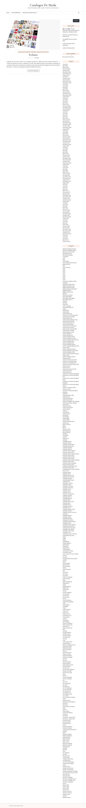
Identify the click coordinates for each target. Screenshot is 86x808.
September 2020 (67, 127)
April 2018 (65, 170)
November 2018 (67, 159)
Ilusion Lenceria (67, 609)
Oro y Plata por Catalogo (69, 697)
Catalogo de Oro (67, 473)
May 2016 (65, 206)
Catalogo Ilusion (67, 492)
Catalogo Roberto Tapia (69, 509)
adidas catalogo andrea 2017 (70, 289)
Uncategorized (66, 760)
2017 (64, 265)
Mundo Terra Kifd (67, 671)
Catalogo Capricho (67, 449)
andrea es (65, 393)
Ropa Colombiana (67, 734)
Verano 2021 (66, 789)
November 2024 (67, 73)
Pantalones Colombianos (69, 701)
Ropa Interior (66, 740)
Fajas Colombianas (67, 581)
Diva (64, 571)
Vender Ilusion (66, 766)
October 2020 (66, 126)
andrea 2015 (66, 310)
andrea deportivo (67, 372)
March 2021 (65, 118)
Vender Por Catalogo (68, 769)
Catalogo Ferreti (67, 489)
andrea (64, 309)
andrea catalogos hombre (69, 349)
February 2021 (66, 119)
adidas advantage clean (69, 284)
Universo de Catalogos (68, 762)
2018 (64, 269)
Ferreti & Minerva (67, 600)
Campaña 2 (65, 435)
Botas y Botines (66, 432)
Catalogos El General (68, 520)
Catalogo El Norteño (68, 487)
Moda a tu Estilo (67, 654)
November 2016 (67, 196)
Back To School (66, 424)
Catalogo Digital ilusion (68, 480)
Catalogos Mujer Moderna (69, 524)
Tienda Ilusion (66, 757)
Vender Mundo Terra (68, 768)
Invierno (65, 618)
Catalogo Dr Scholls (68, 483)
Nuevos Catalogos (67, 677)
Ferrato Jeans (66, 594)
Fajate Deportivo (67, 586)
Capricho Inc (66, 438)
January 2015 (66, 227)
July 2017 (65, 184)
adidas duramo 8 (67, 290)
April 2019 (65, 152)
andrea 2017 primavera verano (70, 315)
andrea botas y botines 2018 (70, 329)
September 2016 (67, 200)
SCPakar (65, 749)
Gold (64, 603)
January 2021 (66, 121)
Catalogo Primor (67, 507)
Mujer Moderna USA (68, 665)
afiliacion (65, 301)
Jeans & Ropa (66, 621)
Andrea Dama (66, 367)
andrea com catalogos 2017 (69, 362)
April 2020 (65, 133)
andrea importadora (68, 407)
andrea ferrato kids (67, 400)
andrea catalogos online (69, 352)
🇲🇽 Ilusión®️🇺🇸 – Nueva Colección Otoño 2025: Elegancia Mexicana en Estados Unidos (71, 30)
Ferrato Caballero (67, 592)
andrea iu (65, 410)
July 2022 (65, 98)
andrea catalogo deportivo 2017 (71, 339)
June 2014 (65, 237)
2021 (64, 273)
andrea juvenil (66, 413)
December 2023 (67, 81)
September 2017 (67, 181)
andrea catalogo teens (68, 341)
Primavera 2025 (67, 723)
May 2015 (65, 223)
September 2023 (67, 82)
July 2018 (65, 166)
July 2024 (65, 76)
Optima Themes (20, 805)
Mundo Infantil (66, 666)
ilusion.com (65, 612)
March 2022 (66, 104)
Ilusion (64, 608)
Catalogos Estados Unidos (69, 521)
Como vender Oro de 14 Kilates (70, 554)
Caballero (65, 433)
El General (65, 575)
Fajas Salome (66, 583)
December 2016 (67, 195)
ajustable (65, 302)
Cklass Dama (66, 544)
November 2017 (67, 178)
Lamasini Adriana (67, 632)
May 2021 (65, 115)
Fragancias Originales (68, 601)
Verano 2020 (66, 788)
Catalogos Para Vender (68, 529)
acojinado (65, 282)
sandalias (65, 748)
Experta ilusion (66, 578)
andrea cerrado (66, 358)
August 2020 (66, 129)
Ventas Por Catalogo (68, 782)
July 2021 (65, 112)
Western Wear (66, 794)
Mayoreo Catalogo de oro (69, 644)
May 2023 (65, 87)
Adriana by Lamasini (68, 295)
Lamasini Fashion (67, 635)
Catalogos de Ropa (67, 518)
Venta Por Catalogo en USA (29, 12)
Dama (64, 561)
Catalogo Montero (67, 498)
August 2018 (66, 164)
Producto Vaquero (67, 726)
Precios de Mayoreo (68, 712)
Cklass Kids (65, 546)
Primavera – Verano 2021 (69, 718)
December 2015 (67, 213)
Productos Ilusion (67, 728)
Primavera (65, 715)
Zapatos (65, 795)
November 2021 (67, 109)
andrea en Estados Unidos (69, 387)
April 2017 (65, 189)
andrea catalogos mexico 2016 (70, 350)
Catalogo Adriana (67, 441)
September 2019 (67, 144)
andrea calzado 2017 (68, 335)
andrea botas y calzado (68, 330)
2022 (64, 275)
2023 (64, 276)
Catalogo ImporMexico (68, 493)
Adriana (65, 293)
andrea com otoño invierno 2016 (71, 364)
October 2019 (66, 143)
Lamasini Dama (66, 634)
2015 (64, 258)
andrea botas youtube (68, 332)
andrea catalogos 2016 (68, 343)
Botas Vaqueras (66, 430)
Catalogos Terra (67, 532)
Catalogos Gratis (67, 523)
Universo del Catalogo (68, 763)
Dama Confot (66, 564)
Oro (64, 680)
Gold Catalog (66, 604)
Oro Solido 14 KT (67, 691)
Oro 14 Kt (65, 681)
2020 (64, 272)
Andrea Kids (66, 416)
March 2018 (66, 172)
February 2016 (66, 210)
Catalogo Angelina (67, 447)
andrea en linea (67, 389)
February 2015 (66, 226)
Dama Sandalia (66, 566)
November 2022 (67, 93)
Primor (64, 725)
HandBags (65, 606)
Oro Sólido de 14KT (67, 694)
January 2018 (66, 175)
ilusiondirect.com (67, 615)
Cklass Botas (66, 541)
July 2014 (65, 235)
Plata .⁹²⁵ (65, 709)
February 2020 (66, 136)
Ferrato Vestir (66, 597)
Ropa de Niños (66, 738)
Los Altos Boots (66, 643)
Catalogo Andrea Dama (68, 444)
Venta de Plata (66, 775)
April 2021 (65, 116)
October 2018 (66, 161)
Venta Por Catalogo (68, 777)
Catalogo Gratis (66, 490)
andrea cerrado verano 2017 (70, 359)
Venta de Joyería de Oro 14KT (70, 772)
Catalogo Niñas (66, 500)
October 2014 (66, 232)
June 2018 (65, 167)
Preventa (65, 714)
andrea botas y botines (68, 327)
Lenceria (65, 638)
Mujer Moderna (67, 663)
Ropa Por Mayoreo (67, 745)
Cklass (64, 537)
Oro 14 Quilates (67, 683)
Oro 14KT (65, 685)
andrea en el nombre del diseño (71, 373)
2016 (64, 259)
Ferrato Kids (66, 595)
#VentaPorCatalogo (68, 255)
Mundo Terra (66, 668)
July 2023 (65, 84)
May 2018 (65, 169)
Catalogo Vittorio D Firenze (69, 512)
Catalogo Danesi (67, 472)
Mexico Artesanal (67, 649)
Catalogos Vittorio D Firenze (70, 534)
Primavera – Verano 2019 (69, 717)
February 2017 (66, 192)
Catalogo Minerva (67, 497)
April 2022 (65, 102)
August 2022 (66, 96)
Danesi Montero (67, 569)
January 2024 (66, 79)
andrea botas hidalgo (68, 324)
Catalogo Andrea (67, 443)
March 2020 (66, 135)
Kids (64, 629)
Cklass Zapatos (66, 549)
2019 (64, 270)
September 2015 (67, 216)
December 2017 (67, 176)
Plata (64, 708)
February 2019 (66, 155)
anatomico (65, 304)
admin (37, 57)
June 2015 (65, 221)
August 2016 (66, 201)
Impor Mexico (66, 617)
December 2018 (67, 158)
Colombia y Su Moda (68, 551)
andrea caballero (67, 333)
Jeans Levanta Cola (67, 624)
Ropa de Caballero (67, 735)
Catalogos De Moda (43, 5)
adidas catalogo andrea (68, 287)
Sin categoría (66, 752)
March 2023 (66, 90)
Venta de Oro (66, 774)
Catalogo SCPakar (67, 510)
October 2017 (66, 179)
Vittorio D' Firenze (67, 792)
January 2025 (66, 70)
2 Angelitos (65, 256)
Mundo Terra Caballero (68, 669)
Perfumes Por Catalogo (69, 706)
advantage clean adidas (69, 298)
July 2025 (65, 64)
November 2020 (67, 124)
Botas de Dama (66, 429)
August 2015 (66, 218)
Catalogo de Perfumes (68, 477)
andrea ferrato (66, 396)
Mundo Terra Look (67, 672)
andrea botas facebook (68, 321)
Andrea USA (66, 423)
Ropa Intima (66, 742)
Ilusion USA (65, 611)
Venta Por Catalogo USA (69, 780)
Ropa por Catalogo (67, 743)
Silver (64, 751)
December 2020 (67, 122)
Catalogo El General (68, 486)
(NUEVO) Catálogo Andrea (69, 249)
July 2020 (65, 130)
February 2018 (66, 173)
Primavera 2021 (66, 722)
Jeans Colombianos (67, 623)
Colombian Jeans (67, 552)
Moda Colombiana (67, 655)
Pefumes (65, 703)
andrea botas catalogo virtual (70, 319)
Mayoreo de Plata (67, 646)
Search (76, 20)
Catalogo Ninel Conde (68, 501)
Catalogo (65, 440)
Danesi (64, 567)
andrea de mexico (67, 370)
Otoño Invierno (66, 700)
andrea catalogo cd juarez (69, 338)
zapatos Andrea (67, 797)
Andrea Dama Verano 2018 (69, 369)
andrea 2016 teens (67, 313)
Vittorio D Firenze (67, 791)
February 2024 (66, 78)
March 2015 (65, 224)
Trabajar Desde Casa (68, 759)
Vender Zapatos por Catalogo (70, 771)
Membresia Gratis (67, 648)
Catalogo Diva (66, 481)
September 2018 (67, 163)
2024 (64, 278)
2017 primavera (66, 267)
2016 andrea (66, 261)
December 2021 (67, 107)
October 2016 (66, 198)
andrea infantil (66, 409)
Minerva (65, 651)
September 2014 (67, 233)
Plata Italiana (66, 711)
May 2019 (65, 150)
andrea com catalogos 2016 (69, 361)
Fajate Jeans (66, 587)
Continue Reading (33, 70)
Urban (64, 765)
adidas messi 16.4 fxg (68, 292)
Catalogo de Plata (67, 478)
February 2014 (66, 241)
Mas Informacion (16, 12)
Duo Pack (65, 574)
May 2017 (65, 187)
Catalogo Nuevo (67, 504)
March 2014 (66, 240)
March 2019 (65, 153)
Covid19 (64, 560)
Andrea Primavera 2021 (68, 421)
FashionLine (66, 589)
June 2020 (65, 132)
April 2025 (65, 65)
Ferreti (64, 598)
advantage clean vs (67, 299)
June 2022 (65, 99)
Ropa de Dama (66, 737)
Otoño (64, 698)
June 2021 (65, 113)
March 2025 (66, 67)
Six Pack (65, 754)
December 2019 (67, 139)
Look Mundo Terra (67, 641)
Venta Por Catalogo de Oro (69, 779)
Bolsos (64, 426)
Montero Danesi (67, 661)
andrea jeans (66, 412)
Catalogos (65, 514)
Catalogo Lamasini (67, 495)
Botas (64, 427)
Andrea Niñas (66, 418)
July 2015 (65, 220)
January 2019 (66, 156)
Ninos (64, 674)
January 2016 (66, 212)
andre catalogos (67, 306)
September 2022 (67, 95)
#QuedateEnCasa (67, 253)
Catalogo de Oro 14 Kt (68, 475)
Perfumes (33, 54)
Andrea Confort (67, 366)
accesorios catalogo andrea (69, 281)
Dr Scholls (65, 572)
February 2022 (66, 106)
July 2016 (65, 203)
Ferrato (64, 591)
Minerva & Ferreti (67, 652)
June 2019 (65, 149)
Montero (65, 658)
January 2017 (66, 193)
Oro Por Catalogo (67, 688)
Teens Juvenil (66, 755)
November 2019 (67, 141)
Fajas (64, 580)
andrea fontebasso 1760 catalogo (71, 401)
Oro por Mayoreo (67, 689)
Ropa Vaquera (66, 746)
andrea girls (66, 404)
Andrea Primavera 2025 (69, 48)
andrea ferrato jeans (68, 398)
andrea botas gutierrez (68, 322)
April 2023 (65, 89)
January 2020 (66, 138)
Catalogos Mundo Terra (69, 526)
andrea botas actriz (67, 318)
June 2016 (65, 204)
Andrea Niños (66, 420)
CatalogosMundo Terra (68, 535)
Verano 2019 (66, 786)
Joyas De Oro (66, 626)
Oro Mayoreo (66, 686)
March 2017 (65, 190)
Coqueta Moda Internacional (70, 558)
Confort (65, 555)
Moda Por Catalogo (67, 657)
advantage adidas (67, 296)
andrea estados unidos (68, 395)
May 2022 (65, 101)
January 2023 (66, 92)
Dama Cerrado (66, 563)
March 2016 (65, 209)
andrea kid (65, 415)
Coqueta (65, 557)
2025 (64, 279)
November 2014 (67, 230)
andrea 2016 (66, 312)
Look (64, 640)
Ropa (64, 732)
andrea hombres (67, 406)
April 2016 (65, 207)
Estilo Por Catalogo (67, 577)
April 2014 (65, 238)
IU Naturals (65, 620)
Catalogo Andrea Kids (68, 446)
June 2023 (65, 86)
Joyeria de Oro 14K (67, 628)
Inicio (7, 12)
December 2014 (67, 229)
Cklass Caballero (67, 543)
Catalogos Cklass (67, 517)
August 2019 (66, 146)
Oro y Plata (65, 695)
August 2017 (66, 183)
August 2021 (66, 110)
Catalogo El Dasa (67, 484)
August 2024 (66, 75)
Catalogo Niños (66, 503)
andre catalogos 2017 (68, 307)
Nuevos (65, 675)
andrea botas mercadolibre (69, 326)
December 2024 (67, 72)
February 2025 (66, 69)
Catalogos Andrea (67, 515)
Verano (64, 783)
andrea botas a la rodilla (69, 316)
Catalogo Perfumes (68, 506)
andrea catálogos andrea (69, 344)
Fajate (64, 584)
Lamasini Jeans (66, 637)
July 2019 (65, 147)
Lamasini (65, 631)
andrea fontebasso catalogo (70, 403)
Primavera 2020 (67, 720)
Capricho (65, 436)
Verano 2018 (66, 785)
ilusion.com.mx (66, 614)
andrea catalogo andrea (69, 336)
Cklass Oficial (66, 547)
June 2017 (65, 186)
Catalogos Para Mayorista (69, 527)
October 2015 (66, 215)
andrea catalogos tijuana (69, 356)
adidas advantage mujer (69, 285)
